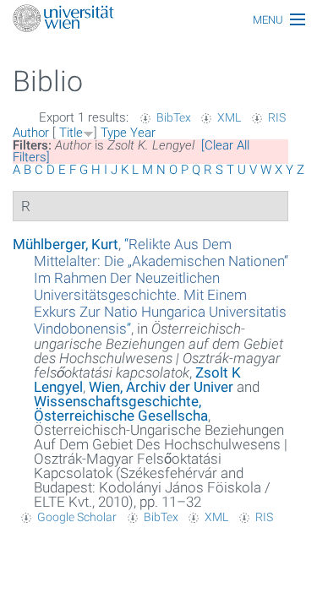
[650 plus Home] (158, 20)
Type (114, 132)
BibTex (173, 117)
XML (229, 117)
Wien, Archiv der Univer (161, 386)
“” (161, 286)
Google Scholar (77, 517)
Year (143, 132)
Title (71, 132)
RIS (277, 117)
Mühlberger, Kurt (65, 244)
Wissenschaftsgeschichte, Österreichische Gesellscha (121, 408)
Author (31, 132)
